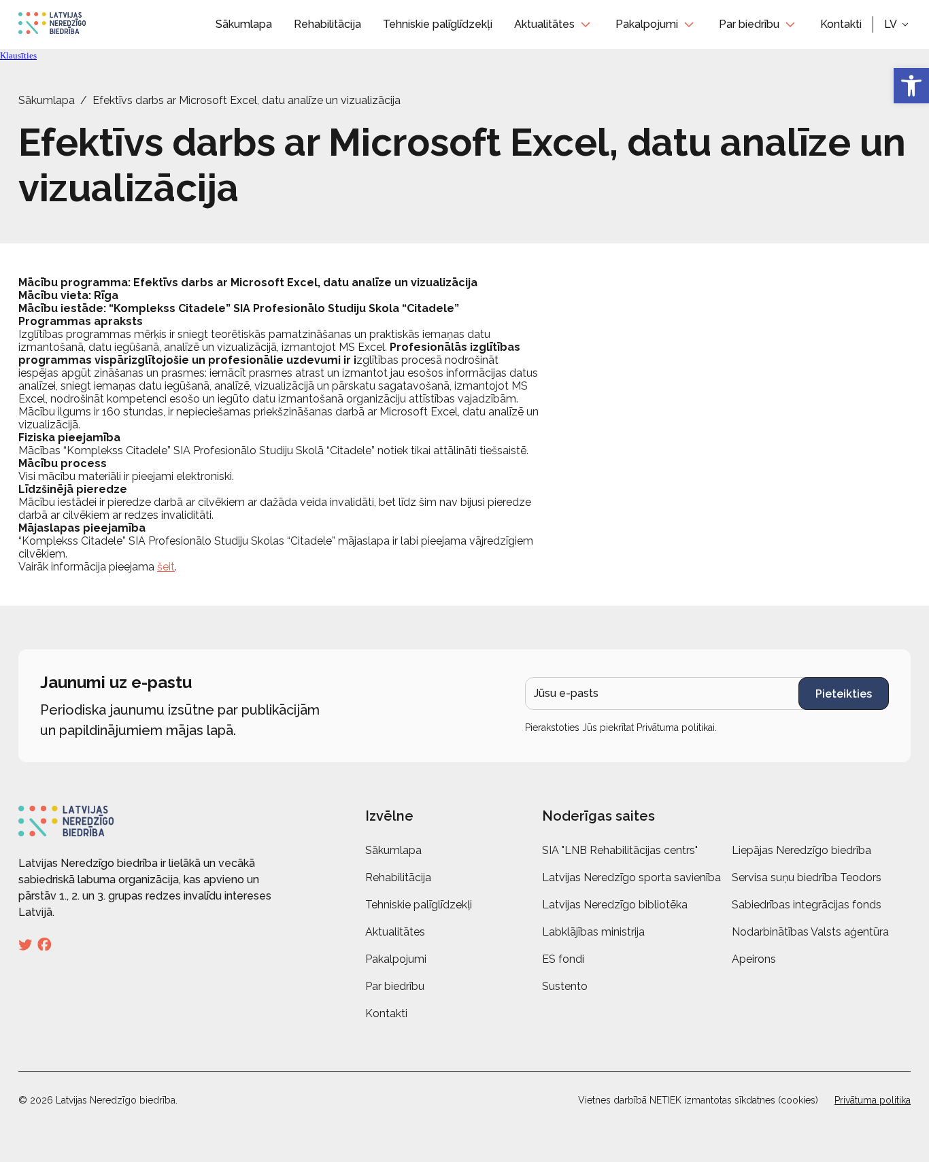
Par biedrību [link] (749, 24)
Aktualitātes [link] (544, 24)
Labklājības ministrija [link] (593, 931)
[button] (897, 24)
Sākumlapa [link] (244, 24)
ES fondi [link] (563, 959)
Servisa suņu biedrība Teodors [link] (806, 877)
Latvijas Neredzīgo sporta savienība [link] (631, 877)
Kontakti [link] (841, 24)
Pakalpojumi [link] (646, 24)
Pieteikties (843, 693)
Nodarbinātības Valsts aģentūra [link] (810, 931)
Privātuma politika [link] (872, 1100)
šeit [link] (166, 566)
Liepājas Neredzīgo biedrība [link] (801, 850)
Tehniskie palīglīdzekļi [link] (437, 24)
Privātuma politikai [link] (676, 727)
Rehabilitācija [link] (327, 24)
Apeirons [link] (754, 959)
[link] (911, 85)
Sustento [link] (565, 986)
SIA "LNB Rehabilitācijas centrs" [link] (620, 850)
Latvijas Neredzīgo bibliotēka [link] (615, 904)
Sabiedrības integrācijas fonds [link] (806, 904)
